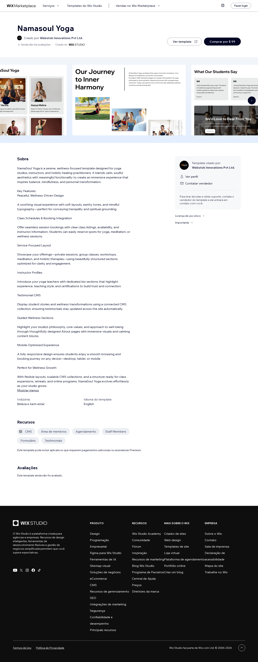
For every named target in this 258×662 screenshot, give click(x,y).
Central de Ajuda (144, 578)
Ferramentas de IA (103, 559)
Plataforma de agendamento (184, 559)
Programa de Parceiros (148, 572)
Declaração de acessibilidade (215, 556)
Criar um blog (173, 572)
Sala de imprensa (217, 546)
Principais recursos (103, 630)
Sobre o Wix (213, 533)
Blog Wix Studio (143, 566)
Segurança (97, 611)
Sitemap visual (100, 566)
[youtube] (15, 570)
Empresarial (98, 546)
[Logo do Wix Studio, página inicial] (30, 523)
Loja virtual (171, 553)
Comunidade (141, 540)
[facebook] (33, 570)
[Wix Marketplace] (21, 6)
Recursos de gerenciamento (109, 591)
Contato (210, 540)
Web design (172, 540)
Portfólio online (174, 566)
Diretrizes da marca (145, 591)
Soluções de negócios (105, 572)
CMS (93, 585)
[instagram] (27, 570)
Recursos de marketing (148, 559)
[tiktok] (39, 570)
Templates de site (176, 546)
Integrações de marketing (108, 604)
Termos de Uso (22, 648)
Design (95, 533)
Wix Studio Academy (146, 533)
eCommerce (98, 578)
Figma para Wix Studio (105, 553)
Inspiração (139, 553)
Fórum (136, 546)
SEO (93, 598)
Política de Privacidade (50, 648)
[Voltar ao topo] (241, 647)
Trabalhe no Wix (216, 572)
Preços (137, 585)
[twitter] (21, 570)
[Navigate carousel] (6, 100)
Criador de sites (175, 533)
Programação (99, 540)
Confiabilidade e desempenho (101, 620)
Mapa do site (214, 566)
